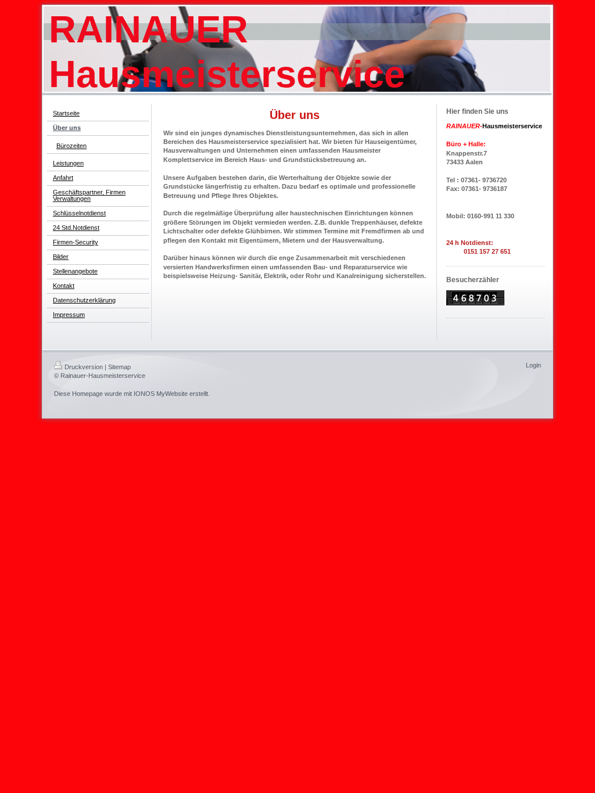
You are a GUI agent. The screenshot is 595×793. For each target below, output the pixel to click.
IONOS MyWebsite (161, 393)
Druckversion (83, 366)
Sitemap (119, 366)
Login (533, 365)
